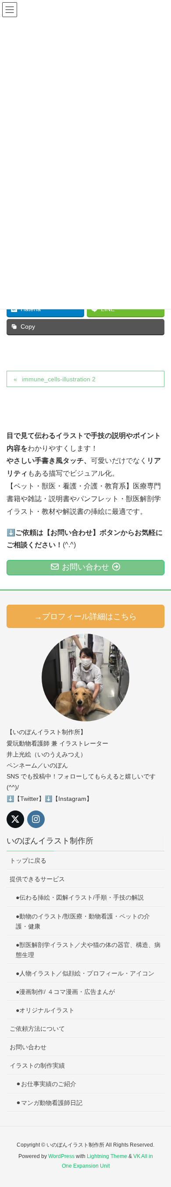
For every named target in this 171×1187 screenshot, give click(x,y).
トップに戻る (28, 860)
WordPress (61, 1156)
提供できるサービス (37, 878)
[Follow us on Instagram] (36, 819)
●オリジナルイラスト (45, 1010)
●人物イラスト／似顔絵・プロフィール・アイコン (85, 973)
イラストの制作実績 (37, 1065)
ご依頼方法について (37, 1028)
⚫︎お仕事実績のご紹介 (46, 1083)
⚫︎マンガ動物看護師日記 (49, 1102)
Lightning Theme (107, 1156)
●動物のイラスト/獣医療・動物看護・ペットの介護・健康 (83, 921)
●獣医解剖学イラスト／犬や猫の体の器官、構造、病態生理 (88, 949)
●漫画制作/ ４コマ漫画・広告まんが (65, 991)
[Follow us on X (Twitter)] (15, 819)
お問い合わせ (28, 1047)
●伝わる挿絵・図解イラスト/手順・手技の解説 (80, 897)
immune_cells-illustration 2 (59, 379)
